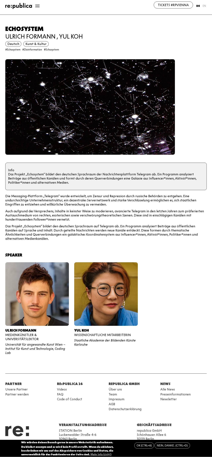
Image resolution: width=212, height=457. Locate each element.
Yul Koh (71, 36)
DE (198, 5)
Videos (62, 389)
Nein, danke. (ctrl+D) (172, 445)
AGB (112, 404)
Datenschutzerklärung (125, 409)
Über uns (115, 389)
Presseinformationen (175, 394)
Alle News (167, 389)
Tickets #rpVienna (173, 5)
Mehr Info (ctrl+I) (101, 454)
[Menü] (37, 6)
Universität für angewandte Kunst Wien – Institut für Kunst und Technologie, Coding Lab (35, 349)
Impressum (116, 399)
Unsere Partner (16, 389)
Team (113, 394)
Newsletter (168, 399)
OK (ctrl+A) (144, 445)
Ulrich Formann (30, 36)
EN (204, 5)
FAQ (60, 394)
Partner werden (17, 394)
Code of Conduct (69, 399)
